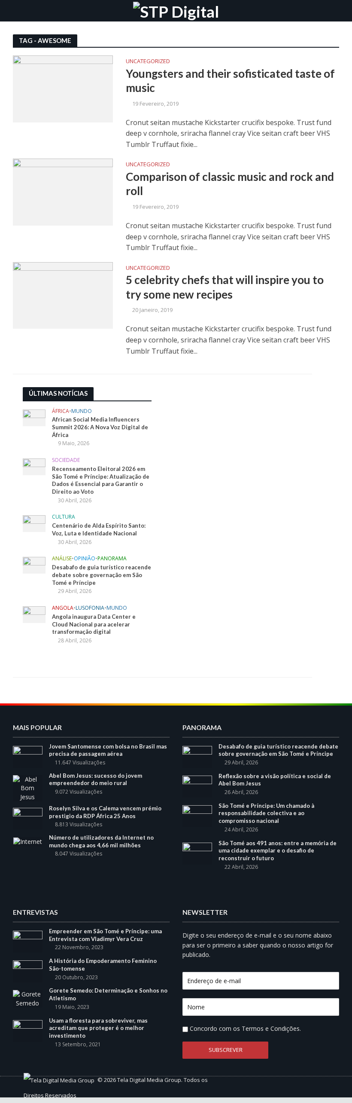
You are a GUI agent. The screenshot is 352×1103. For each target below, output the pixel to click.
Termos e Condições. (271, 1028)
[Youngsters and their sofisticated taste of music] (63, 88)
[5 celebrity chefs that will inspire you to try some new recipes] (63, 294)
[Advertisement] (228, 441)
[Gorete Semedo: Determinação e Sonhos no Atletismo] (27, 998)
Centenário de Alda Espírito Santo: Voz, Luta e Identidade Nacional (99, 529)
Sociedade (66, 460)
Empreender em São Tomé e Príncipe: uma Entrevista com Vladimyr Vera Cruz (105, 935)
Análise (62, 559)
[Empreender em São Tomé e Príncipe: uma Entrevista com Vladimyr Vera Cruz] (27, 941)
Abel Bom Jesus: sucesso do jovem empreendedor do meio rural (95, 779)
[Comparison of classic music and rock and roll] (63, 191)
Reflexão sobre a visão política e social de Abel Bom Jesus (274, 780)
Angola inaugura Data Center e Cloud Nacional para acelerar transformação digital (94, 624)
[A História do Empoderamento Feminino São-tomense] (27, 971)
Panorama (112, 559)
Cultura (63, 517)
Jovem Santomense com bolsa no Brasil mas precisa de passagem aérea (108, 750)
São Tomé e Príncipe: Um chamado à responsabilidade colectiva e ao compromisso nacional (266, 813)
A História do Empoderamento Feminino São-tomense (103, 964)
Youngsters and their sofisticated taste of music (230, 81)
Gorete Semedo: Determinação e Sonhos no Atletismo (108, 994)
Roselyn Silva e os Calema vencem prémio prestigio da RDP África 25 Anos (105, 812)
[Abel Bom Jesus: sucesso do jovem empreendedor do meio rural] (27, 787)
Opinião (84, 559)
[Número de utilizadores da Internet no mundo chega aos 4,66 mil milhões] (27, 841)
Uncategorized (148, 61)
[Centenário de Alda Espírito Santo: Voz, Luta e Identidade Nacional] (34, 523)
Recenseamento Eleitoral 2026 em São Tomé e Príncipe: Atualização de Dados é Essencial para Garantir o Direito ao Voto (100, 480)
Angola (62, 608)
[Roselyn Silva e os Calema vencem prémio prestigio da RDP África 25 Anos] (27, 818)
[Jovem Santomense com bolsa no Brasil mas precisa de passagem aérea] (27, 756)
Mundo (81, 411)
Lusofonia (90, 608)
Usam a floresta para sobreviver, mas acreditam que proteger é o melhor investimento (98, 1028)
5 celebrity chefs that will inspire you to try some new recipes (225, 287)
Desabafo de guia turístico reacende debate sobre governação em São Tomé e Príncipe (101, 575)
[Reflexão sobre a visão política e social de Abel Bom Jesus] (197, 786)
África (60, 411)
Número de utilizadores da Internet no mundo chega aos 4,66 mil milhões (101, 841)
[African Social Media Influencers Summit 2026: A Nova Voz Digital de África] (34, 417)
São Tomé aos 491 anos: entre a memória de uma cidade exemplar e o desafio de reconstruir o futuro (277, 851)
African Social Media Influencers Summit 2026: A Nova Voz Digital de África (100, 427)
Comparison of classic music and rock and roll (230, 184)
